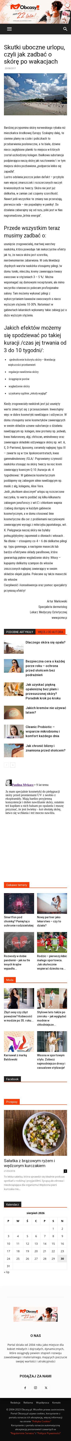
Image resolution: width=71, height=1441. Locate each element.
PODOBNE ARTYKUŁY (19, 632)
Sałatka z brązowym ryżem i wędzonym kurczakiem (29, 1163)
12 (27, 1243)
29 (53, 1258)
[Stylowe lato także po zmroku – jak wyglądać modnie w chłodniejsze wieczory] (52, 998)
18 (18, 1251)
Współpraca (42, 1402)
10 (8, 1243)
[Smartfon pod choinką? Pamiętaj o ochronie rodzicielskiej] (19, 903)
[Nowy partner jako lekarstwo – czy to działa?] (52, 903)
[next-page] (12, 765)
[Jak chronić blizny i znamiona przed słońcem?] (14, 750)
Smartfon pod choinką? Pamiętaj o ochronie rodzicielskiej (18, 921)
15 (53, 1243)
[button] (9, 29)
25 (18, 1258)
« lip (6, 1272)
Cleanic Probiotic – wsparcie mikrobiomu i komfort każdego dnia (43, 731)
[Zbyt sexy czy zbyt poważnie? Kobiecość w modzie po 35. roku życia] (19, 998)
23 (62, 1251)
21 (44, 1251)
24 (8, 1258)
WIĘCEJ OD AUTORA (50, 632)
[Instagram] (35, 1388)
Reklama (28, 1402)
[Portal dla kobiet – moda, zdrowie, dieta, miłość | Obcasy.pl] (35, 12)
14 (44, 1243)
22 (53, 1251)
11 (18, 1243)
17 (8, 1251)
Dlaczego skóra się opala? (45, 642)
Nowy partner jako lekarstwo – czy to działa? (49, 921)
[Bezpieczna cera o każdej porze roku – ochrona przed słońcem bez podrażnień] (14, 666)
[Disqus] (35, 827)
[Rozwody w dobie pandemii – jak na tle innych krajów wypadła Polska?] (19, 942)
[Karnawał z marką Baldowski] (19, 1041)
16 (62, 1243)
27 (36, 1258)
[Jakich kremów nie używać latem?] (14, 712)
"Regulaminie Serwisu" (22, 1433)
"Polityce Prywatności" (49, 1433)
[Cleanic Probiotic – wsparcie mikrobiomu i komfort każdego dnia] (14, 731)
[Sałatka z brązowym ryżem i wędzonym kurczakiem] (35, 1133)
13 (36, 1243)
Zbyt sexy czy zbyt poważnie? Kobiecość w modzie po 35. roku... (19, 1016)
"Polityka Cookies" (41, 1421)
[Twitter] (46, 1388)
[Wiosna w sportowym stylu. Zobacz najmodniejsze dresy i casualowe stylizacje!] (52, 1041)
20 (36, 1251)
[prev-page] (6, 765)
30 (62, 1258)
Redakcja (15, 1402)
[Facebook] (25, 1388)
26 (27, 1258)
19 (27, 1251)
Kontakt (56, 1402)
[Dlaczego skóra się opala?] (14, 647)
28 (44, 1258)
